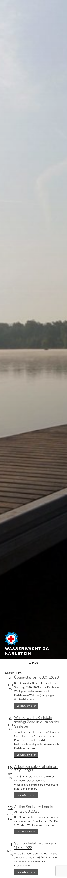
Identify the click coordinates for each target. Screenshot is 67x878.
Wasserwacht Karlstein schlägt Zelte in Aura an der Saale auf (36, 721)
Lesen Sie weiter (26, 705)
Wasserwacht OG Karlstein (27, 651)
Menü (35, 662)
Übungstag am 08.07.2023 (36, 677)
